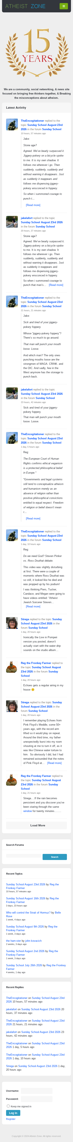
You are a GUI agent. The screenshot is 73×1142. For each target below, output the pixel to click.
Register (10, 1119)
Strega (25, 619)
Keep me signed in (21, 1106)
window (27, 811)
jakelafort (26, 218)
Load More (37, 825)
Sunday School (51, 129)
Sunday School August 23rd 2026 (42, 222)
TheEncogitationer (32, 120)
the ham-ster (13, 940)
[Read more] (33, 205)
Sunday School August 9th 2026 (25, 926)
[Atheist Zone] (25, 7)
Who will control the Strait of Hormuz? (28, 912)
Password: (12, 1099)
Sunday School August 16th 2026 (25, 898)
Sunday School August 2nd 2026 (25, 951)
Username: (12, 1091)
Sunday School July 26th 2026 (24, 965)
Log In (13, 1113)
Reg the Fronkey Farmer (36, 663)
